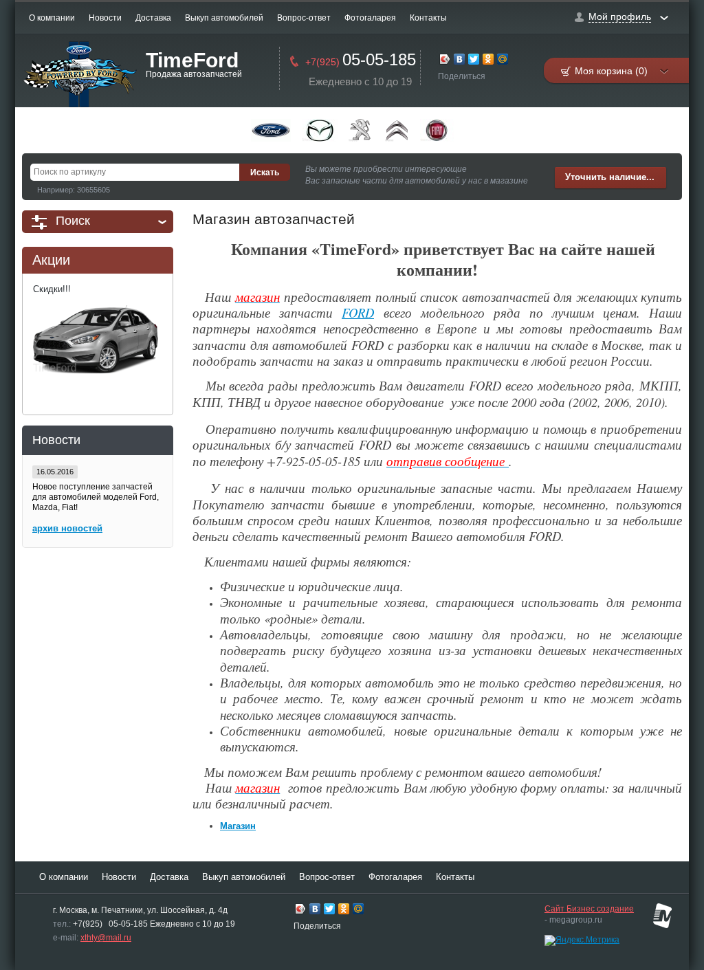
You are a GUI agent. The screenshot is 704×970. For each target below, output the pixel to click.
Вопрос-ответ (304, 18)
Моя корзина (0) (611, 70)
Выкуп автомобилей (224, 18)
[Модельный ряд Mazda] (320, 130)
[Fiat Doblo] (437, 130)
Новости (105, 18)
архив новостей (67, 528)
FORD (358, 312)
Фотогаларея (370, 18)
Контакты (428, 18)
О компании (52, 18)
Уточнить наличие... (609, 177)
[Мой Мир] (503, 61)
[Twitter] (474, 61)
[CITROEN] (397, 130)
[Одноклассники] (488, 61)
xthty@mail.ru (105, 938)
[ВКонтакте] (459, 61)
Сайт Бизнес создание (589, 909)
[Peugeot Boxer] (361, 130)
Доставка (153, 18)
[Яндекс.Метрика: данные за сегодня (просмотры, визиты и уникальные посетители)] (581, 940)
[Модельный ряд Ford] (271, 130)
